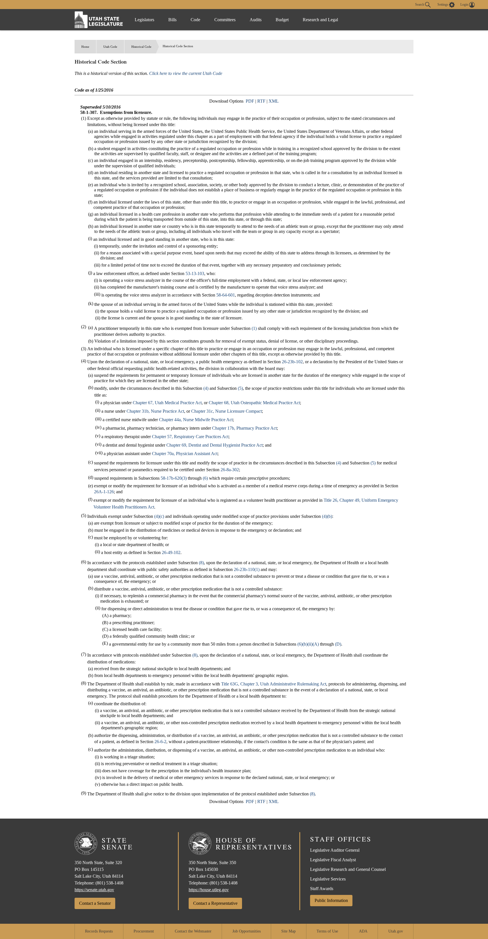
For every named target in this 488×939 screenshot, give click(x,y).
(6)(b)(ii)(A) (308, 644)
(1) (254, 328)
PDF (250, 101)
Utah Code (110, 46)
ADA (363, 931)
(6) (205, 478)
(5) (240, 388)
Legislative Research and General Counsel (348, 869)
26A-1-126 (104, 491)
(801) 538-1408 (109, 882)
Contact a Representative (215, 903)
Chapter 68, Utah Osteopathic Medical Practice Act (254, 402)
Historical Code (141, 46)
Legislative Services (328, 879)
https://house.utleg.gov (209, 889)
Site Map (288, 931)
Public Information (331, 900)
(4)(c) (159, 516)
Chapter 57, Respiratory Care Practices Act (190, 436)
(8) (201, 562)
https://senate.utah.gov (94, 889)
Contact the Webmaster (193, 931)
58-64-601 (225, 295)
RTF (261, 101)
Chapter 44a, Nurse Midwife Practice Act (196, 419)
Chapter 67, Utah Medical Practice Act (167, 402)
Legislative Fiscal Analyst (333, 859)
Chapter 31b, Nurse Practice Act (155, 411)
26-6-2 (160, 741)
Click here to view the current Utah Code (185, 73)
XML (274, 101)
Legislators (144, 19)
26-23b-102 (292, 361)
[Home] (99, 19)
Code (195, 19)
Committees (225, 19)
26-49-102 (171, 552)
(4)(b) (327, 516)
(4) (205, 388)
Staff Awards (321, 888)
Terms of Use (327, 931)
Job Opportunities (246, 931)
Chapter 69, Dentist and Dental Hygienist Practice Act (214, 445)
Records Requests (99, 931)
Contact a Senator (95, 903)
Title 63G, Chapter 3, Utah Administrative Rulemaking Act (273, 683)
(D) (338, 644)
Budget (282, 19)
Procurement (144, 931)
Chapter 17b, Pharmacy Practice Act (244, 428)
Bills (172, 19)
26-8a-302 (230, 469)
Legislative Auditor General (335, 850)
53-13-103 (195, 273)
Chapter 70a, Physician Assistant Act (184, 453)
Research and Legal (320, 19)
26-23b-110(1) (247, 569)
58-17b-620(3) (174, 478)
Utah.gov (395, 931)
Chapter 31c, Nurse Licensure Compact (226, 411)
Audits (256, 19)
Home (85, 46)
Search (420, 4)
